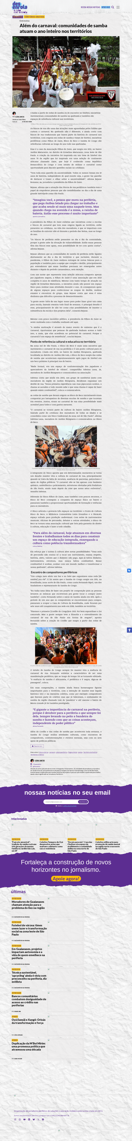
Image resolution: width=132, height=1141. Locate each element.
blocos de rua (43, 752)
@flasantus (36, 766)
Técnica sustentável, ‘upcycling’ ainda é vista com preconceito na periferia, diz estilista (29, 977)
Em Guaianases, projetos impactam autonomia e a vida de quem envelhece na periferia (28, 953)
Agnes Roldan (18, 1058)
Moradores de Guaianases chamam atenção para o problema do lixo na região (28, 904)
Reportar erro (38, 746)
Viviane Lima (17, 1011)
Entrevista (18, 16)
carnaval (52, 752)
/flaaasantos (37, 764)
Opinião (15, 1016)
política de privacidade (69, 806)
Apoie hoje (106, 7)
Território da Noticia (90, 752)
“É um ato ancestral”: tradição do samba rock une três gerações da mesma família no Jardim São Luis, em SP (24, 846)
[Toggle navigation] (118, 7)
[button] (129, 630)
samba (80, 752)
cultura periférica (61, 752)
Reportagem (16, 898)
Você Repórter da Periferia (22, 917)
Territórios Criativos (34, 16)
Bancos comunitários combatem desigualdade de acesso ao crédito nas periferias (29, 1000)
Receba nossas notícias (90, 7)
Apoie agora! (66, 878)
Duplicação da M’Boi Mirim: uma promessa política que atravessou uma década (29, 1046)
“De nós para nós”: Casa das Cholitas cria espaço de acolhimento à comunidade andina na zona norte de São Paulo (80, 846)
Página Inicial (72, 752)
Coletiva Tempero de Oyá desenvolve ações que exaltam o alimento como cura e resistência (51, 845)
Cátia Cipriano (18, 1035)
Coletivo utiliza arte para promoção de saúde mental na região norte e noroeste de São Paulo (107, 845)
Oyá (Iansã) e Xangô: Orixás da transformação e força (29, 1021)
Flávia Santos (19, 117)
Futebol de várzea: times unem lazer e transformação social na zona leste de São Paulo (29, 930)
